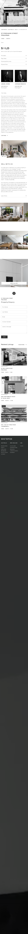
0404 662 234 (18, 86)
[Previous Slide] (2, 13)
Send (4, 336)
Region (21, 2)
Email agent (4, 87)
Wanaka (12, 449)
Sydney (3, 454)
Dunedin (12, 452)
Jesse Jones (5, 84)
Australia (11, 29)
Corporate (4, 29)
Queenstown (13, 447)
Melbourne (4, 445)
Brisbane (3, 450)
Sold (16, 29)
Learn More (4, 195)
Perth (2, 447)
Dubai (21, 445)
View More (21, 344)
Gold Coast (4, 452)
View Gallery (14, 283)
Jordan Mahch (20, 84)
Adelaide (3, 449)
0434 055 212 (4, 86)
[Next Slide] (26, 13)
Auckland (13, 445)
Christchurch (14, 450)
